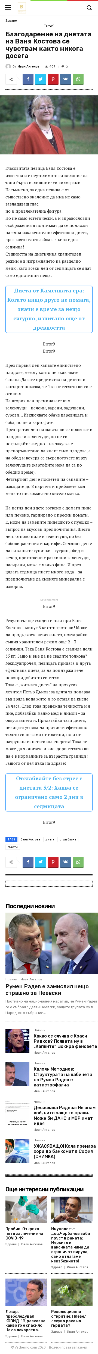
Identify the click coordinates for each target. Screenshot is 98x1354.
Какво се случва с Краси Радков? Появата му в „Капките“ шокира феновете (65, 1041)
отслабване (68, 839)
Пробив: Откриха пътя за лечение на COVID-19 (24, 1234)
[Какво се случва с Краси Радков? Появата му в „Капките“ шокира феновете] (17, 1041)
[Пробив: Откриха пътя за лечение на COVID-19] (26, 1209)
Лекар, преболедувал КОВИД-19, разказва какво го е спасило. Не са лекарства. (25, 1320)
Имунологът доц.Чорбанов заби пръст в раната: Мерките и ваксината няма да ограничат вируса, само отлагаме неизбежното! (70, 1245)
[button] (89, 8)
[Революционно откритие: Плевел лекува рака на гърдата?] (72, 1292)
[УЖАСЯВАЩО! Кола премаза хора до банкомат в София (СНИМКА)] (17, 1151)
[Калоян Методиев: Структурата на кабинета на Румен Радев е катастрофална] (17, 1074)
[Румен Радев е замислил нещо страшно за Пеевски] (51, 943)
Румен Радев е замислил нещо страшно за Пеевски (47, 989)
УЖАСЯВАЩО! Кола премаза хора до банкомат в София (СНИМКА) (65, 1151)
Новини (11, 979)
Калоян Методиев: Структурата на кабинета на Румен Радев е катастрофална (63, 1077)
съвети (13, 847)
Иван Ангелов (28, 66)
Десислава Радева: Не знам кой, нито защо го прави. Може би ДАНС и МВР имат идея (65, 1115)
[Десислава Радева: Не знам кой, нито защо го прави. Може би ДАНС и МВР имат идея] (17, 1112)
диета (49, 839)
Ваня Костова (30, 839)
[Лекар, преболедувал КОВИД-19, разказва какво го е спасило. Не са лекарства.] (26, 1292)
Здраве (11, 20)
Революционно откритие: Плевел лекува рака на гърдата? (69, 1318)
